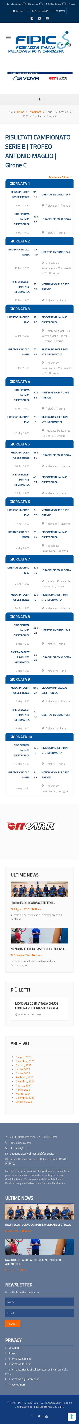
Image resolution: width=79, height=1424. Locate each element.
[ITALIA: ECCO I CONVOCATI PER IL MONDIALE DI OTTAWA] (39, 1211)
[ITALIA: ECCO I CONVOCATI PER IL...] (39, 889)
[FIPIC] (39, 41)
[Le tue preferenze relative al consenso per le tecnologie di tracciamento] (72, 1417)
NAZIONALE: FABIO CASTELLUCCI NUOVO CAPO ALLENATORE (33, 1262)
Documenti (14, 1348)
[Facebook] (32, 19)
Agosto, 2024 (23, 1085)
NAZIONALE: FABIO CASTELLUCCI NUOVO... (38, 948)
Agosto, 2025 (23, 1065)
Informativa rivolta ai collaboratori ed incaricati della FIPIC (36, 1372)
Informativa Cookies (19, 1359)
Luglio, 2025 (23, 1069)
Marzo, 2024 (23, 1094)
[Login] (39, 99)
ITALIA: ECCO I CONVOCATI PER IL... (33, 902)
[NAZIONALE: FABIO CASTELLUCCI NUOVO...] (39, 935)
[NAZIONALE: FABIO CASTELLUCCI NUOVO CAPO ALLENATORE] (39, 1247)
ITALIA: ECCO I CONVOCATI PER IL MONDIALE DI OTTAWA (38, 1224)
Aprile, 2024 (23, 1090)
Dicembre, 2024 (25, 1081)
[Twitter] (39, 19)
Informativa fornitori (20, 1364)
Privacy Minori (16, 1385)
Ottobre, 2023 (24, 1102)
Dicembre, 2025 (25, 1061)
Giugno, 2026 (23, 1057)
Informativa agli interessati (23, 1379)
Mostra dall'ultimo (59, 177)
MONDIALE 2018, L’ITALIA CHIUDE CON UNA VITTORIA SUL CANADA (36, 1006)
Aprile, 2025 (23, 1073)
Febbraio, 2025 (24, 1077)
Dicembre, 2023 (25, 1098)
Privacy (12, 1353)
